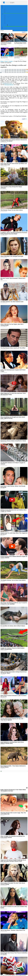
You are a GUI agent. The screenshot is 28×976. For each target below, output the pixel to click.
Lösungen (5, 6)
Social (4, 13)
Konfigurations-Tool (7, 83)
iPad (7, 11)
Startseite (5, 5)
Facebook (8, 15)
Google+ (7, 22)
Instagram (8, 18)
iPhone (7, 10)
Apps (7, 9)
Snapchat (8, 17)
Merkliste (5, 28)
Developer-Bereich (8, 84)
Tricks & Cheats (11, 24)
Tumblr (7, 19)
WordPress (8, 20)
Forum (4, 27)
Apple (4, 8)
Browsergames (11, 25)
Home (2, 61)
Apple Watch (8, 12)
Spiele (7, 23)
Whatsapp (8, 16)
